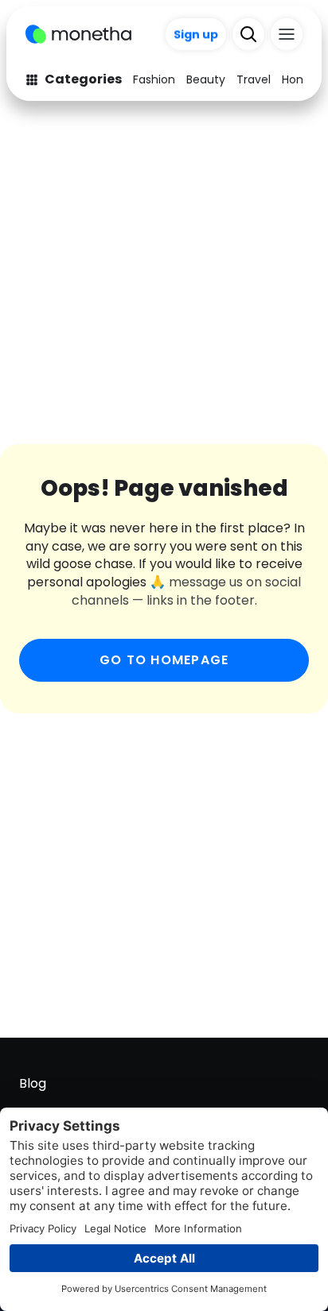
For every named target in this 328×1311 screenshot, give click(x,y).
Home (298, 79)
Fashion (154, 79)
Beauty (205, 79)
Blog (32, 1083)
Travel (253, 79)
